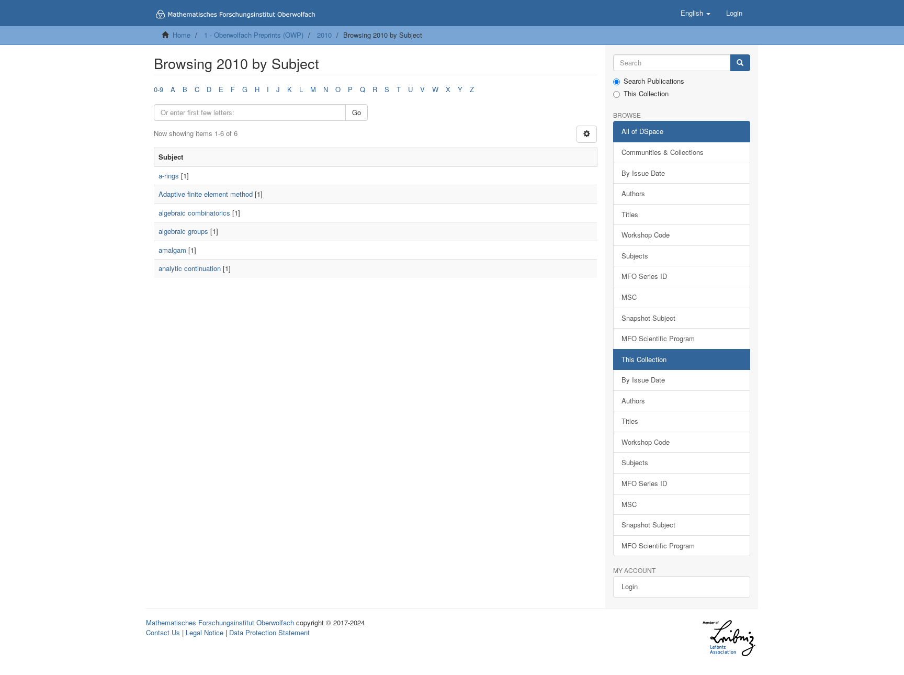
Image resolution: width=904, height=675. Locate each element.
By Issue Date (643, 173)
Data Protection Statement (269, 632)
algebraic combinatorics (194, 213)
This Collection (646, 93)
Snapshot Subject (648, 318)
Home (181, 35)
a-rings (169, 176)
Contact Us (163, 632)
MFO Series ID (644, 276)
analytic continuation (190, 268)
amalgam (172, 250)
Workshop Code (646, 235)
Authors (633, 193)
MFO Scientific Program (658, 338)
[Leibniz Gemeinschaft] (728, 638)
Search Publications (654, 81)
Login (630, 586)
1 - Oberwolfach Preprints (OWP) (253, 35)
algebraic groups (183, 231)
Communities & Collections (663, 152)
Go (356, 112)
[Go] (740, 63)
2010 (324, 35)
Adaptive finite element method (206, 194)
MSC (629, 297)
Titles (630, 214)
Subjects (635, 256)
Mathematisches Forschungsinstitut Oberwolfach (220, 622)
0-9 (158, 89)
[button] (695, 13)
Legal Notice (204, 632)
